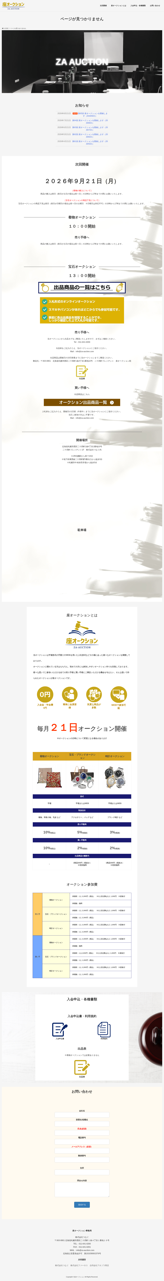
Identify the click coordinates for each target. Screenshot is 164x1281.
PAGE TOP (158, 1240)
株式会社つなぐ (62, 1265)
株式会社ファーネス (79, 1265)
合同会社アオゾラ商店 (99, 1265)
